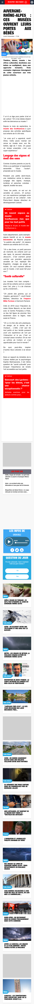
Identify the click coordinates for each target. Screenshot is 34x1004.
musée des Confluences (14, 129)
